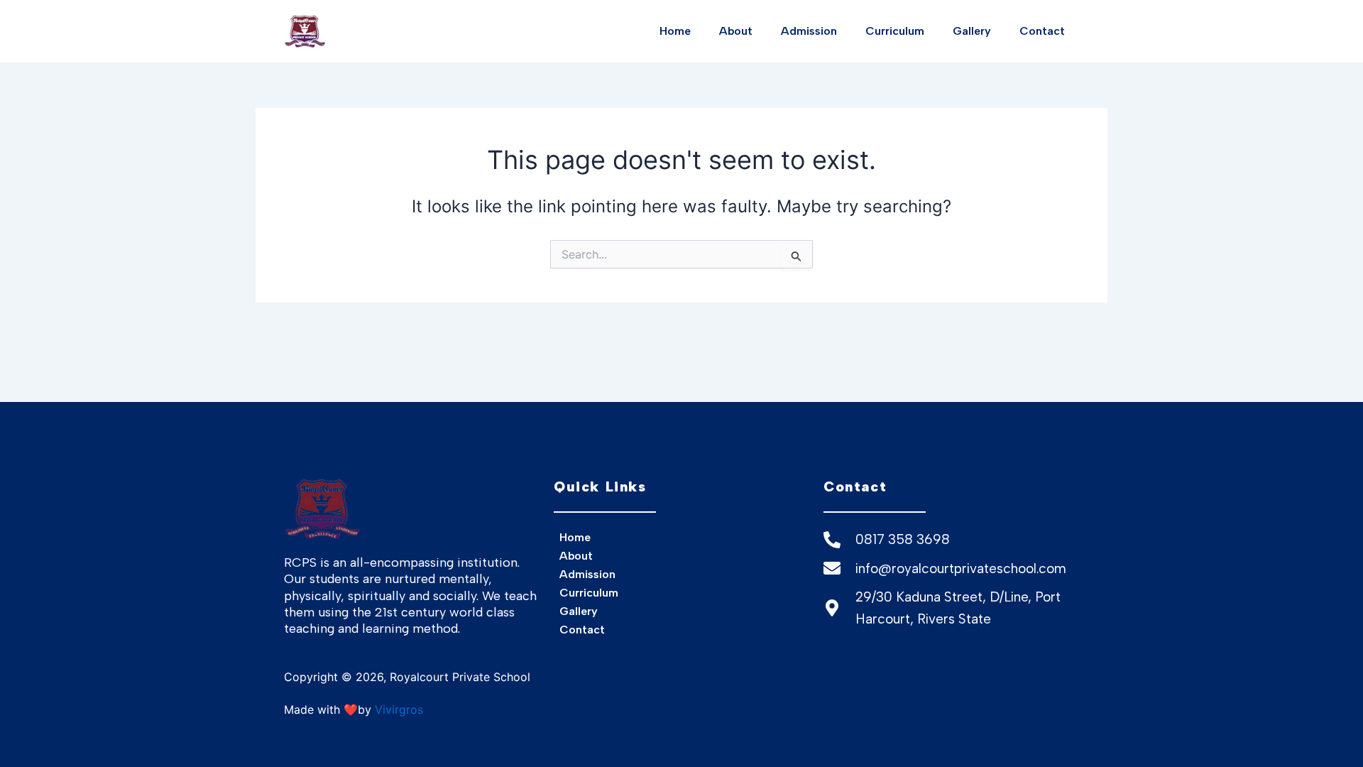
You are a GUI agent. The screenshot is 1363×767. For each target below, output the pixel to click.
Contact (1042, 31)
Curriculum (894, 31)
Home (675, 31)
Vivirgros (399, 709)
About (735, 31)
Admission (809, 31)
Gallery (972, 31)
